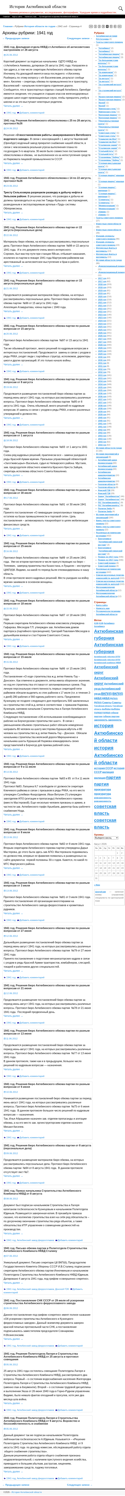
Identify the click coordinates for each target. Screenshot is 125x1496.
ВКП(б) (106, 693)
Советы (106, 702)
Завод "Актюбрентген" (109, 496)
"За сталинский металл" (110, 84)
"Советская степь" (107, 133)
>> (119, 26)
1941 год (11, 112)
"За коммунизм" (106, 72)
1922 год (102, 309)
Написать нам (30, 17)
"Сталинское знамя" (108, 145)
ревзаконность (102, 797)
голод (98, 712)
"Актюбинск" (104, 48)
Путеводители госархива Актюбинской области (58, 17)
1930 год (102, 357)
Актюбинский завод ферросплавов (35, 1240)
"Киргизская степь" (107, 109)
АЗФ (96, 623)
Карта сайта (17, 17)
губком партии (111, 716)
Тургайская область (103, 706)
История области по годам (39, 26)
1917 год (102, 278)
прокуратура (102, 789)
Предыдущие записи (15, 38)
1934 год (102, 381)
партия (113, 777)
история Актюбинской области (108, 733)
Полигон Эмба (105, 508)
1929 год (102, 351)
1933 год (102, 375)
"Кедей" (102, 103)
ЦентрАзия (100, 892)
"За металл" (104, 78)
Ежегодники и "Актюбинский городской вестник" (110, 542)
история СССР (103, 768)
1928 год (102, 345)
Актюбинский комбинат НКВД (107, 663)
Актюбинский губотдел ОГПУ (107, 657)
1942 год (102, 430)
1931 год (102, 363)
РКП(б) (114, 698)
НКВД (98, 698)
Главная (6, 17)
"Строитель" (104, 200)
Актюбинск (109, 623)
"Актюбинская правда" (109, 54)
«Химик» (102, 212)
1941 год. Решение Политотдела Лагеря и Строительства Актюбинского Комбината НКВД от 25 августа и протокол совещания (41, 1356)
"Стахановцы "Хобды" (109, 157)
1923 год (102, 315)
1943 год (102, 436)
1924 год (102, 321)
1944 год (102, 442)
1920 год (102, 296)
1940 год (102, 418)
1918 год (102, 284)
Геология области (106, 484)
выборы (106, 709)
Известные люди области (108, 224)
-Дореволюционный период (111, 266)
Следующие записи (79, 38)
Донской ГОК (62, 1289)
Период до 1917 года (108, 557)
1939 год (102, 412)
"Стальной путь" (106, 151)
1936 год (102, 393)
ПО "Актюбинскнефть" (109, 502)
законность (101, 720)
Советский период (107, 563)
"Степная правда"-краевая (111, 175)
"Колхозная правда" (108, 115)
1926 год (102, 333)
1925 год (102, 327)
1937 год (102, 399)
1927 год (102, 339)
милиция (108, 772)
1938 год (102, 406)
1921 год (102, 302)
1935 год (102, 387)
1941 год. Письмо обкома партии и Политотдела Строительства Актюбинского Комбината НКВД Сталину (45, 1250)
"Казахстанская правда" (110, 97)
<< (91, 26)
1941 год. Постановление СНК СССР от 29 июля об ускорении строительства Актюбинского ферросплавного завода (44, 1302)
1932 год (102, 369)
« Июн (97, 885)
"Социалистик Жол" (107, 139)
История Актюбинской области (37, 6)
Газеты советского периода (109, 42)
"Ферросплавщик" (107, 206)
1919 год (102, 290)
